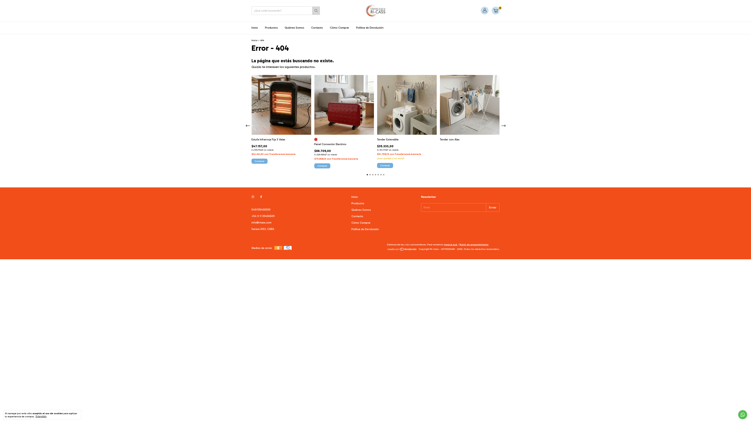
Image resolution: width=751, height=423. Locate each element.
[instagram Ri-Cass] (253, 197)
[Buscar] (316, 10)
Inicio (255, 27)
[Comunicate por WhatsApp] (742, 414)
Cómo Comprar (339, 27)
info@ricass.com (261, 222)
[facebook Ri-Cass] (261, 197)
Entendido (41, 416)
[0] (495, 10)
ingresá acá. (450, 244)
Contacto (317, 27)
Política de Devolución (370, 27)
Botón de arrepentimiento (474, 244)
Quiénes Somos (294, 27)
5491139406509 (261, 209)
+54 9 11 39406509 (263, 216)
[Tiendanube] (402, 250)
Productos (271, 27)
